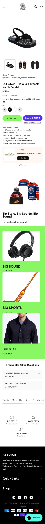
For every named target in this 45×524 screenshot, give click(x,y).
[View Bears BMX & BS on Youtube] (31, 497)
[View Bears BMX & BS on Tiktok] (20, 497)
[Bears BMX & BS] (23, 7)
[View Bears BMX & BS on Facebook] (25, 497)
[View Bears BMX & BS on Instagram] (14, 497)
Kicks (12, 75)
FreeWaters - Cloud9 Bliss (25, 153)
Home (4, 75)
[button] (35, 6)
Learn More (7, 271)
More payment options (32, 123)
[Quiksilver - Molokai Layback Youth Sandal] (10, 65)
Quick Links (10, 478)
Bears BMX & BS (20, 503)
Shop (6, 488)
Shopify (22, 506)
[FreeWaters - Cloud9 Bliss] (9, 154)
